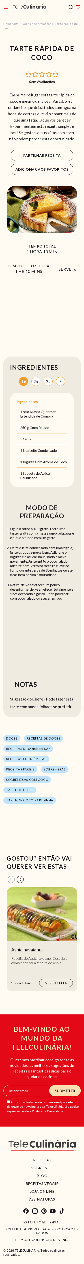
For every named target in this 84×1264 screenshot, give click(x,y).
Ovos (27, 439)
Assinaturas (42, 1199)
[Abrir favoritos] (78, 7)
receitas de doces (43, 738)
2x (35, 381)
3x (48, 381)
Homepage (11, 24)
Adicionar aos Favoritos (42, 169)
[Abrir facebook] (26, 1211)
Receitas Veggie (42, 1183)
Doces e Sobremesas (36, 24)
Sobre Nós (42, 1168)
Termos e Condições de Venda (42, 1240)
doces (12, 738)
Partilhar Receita (42, 155)
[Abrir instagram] (35, 1211)
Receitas (42, 1160)
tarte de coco (20, 790)
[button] (29, 74)
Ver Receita (56, 983)
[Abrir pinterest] (44, 1211)
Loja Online (42, 1191)
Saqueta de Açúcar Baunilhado (35, 475)
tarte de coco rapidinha (29, 800)
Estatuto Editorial (42, 1222)
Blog (42, 1175)
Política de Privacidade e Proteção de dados (42, 1231)
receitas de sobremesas (28, 749)
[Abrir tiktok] (62, 1211)
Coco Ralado (39, 427)
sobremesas (55, 769)
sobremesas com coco (27, 779)
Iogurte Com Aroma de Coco (45, 462)
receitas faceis (20, 769)
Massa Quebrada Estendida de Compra (38, 413)
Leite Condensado (43, 450)
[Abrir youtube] (53, 1211)
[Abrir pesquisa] (70, 7)
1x (23, 381)
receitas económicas (26, 759)
